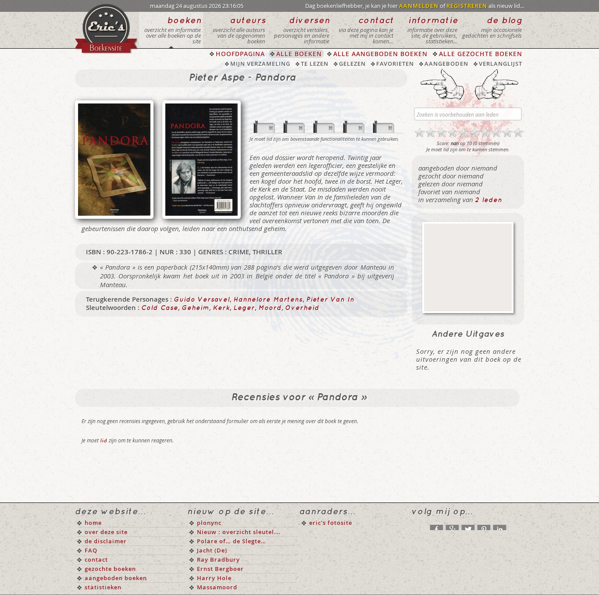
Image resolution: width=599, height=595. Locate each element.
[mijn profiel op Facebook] (436, 525)
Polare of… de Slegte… (231, 541)
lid (103, 440)
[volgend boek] (496, 84)
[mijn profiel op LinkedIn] (499, 525)
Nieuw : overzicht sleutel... (239, 532)
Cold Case (159, 308)
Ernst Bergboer (220, 569)
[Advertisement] (468, 267)
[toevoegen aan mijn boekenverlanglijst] (354, 119)
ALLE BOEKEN (299, 54)
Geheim (195, 308)
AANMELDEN (419, 6)
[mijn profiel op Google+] (452, 525)
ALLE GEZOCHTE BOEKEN (480, 54)
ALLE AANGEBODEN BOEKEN (380, 54)
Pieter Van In (330, 300)
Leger (244, 308)
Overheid (302, 308)
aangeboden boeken (116, 578)
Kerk (221, 308)
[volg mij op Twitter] (468, 525)
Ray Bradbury (218, 559)
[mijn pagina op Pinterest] (484, 525)
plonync (209, 523)
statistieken (103, 587)
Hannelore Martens (268, 300)
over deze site (106, 532)
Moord (270, 308)
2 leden (488, 200)
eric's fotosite (330, 523)
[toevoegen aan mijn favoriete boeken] (324, 119)
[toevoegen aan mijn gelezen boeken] (294, 119)
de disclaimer (106, 541)
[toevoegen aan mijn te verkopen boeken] (384, 119)
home (93, 523)
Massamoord (217, 587)
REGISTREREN (466, 6)
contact (96, 559)
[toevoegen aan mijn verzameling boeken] (264, 119)
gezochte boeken (110, 569)
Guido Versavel (202, 300)
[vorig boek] (442, 84)
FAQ (91, 550)
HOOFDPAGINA (240, 54)
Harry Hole (214, 578)
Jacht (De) (212, 550)
